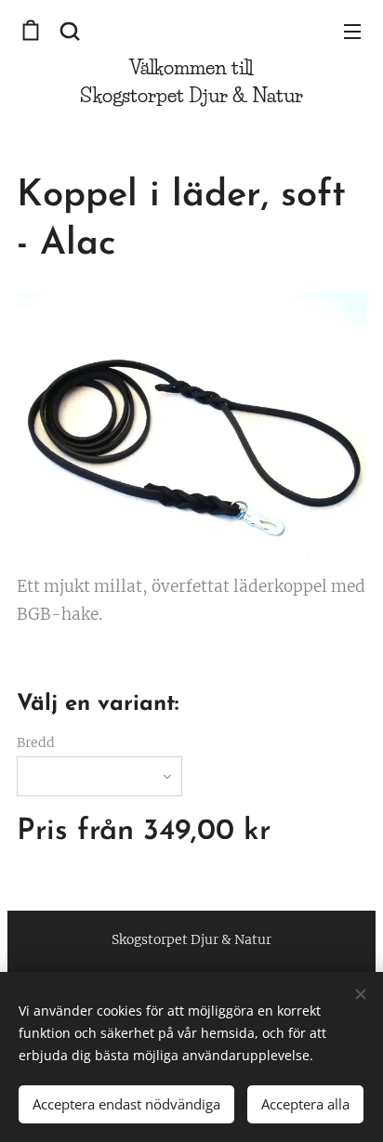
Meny (352, 30)
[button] (69, 30)
